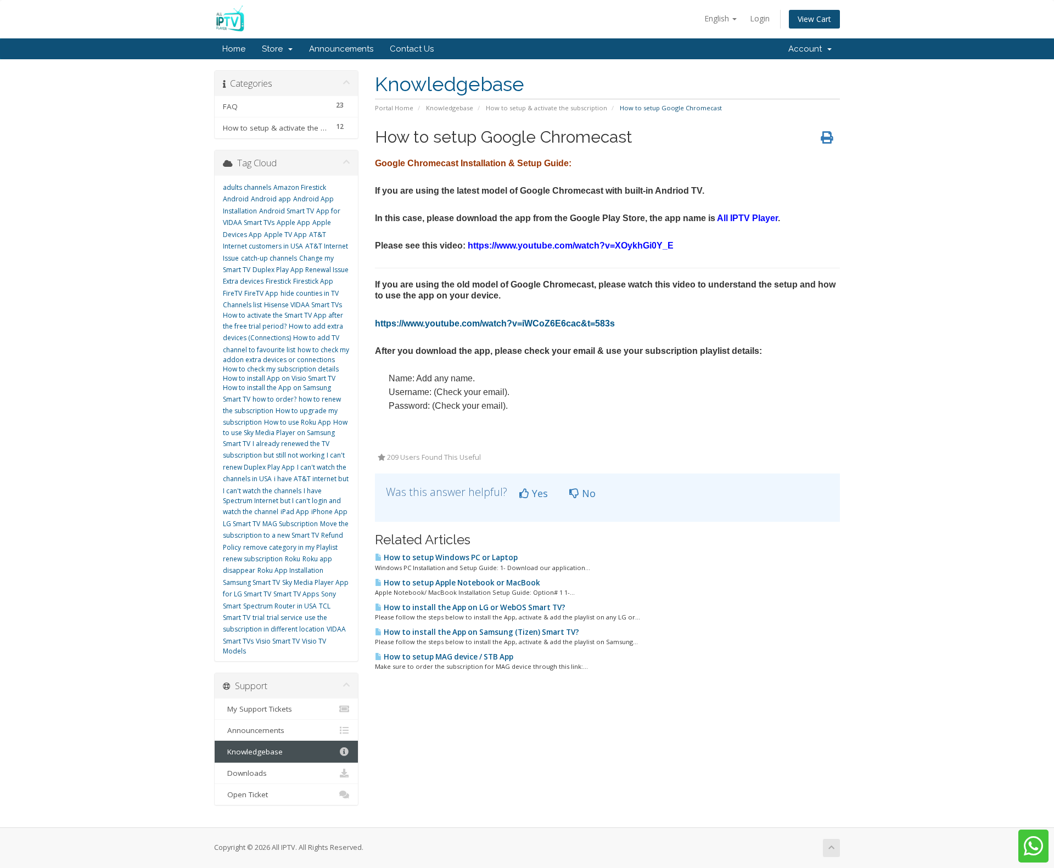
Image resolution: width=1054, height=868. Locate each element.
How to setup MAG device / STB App (447, 657)
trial (259, 617)
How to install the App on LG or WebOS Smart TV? (473, 607)
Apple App (293, 222)
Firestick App (313, 281)
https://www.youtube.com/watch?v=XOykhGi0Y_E (571, 245)
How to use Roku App (297, 422)
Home (233, 49)
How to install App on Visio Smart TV (279, 378)
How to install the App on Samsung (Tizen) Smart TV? (480, 632)
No (587, 493)
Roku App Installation (290, 570)
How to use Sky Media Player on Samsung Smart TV (285, 433)
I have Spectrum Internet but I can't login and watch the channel (282, 501)
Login (760, 18)
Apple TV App (285, 234)
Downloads (245, 773)
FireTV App (261, 293)
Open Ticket (245, 794)
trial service (284, 617)
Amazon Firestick (299, 187)
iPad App (295, 511)
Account (807, 49)
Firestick (278, 281)
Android (236, 199)
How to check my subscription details (281, 369)
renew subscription (253, 558)
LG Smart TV (241, 523)
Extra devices (243, 281)
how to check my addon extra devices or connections (286, 354)
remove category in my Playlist (290, 547)
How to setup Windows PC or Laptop (450, 557)
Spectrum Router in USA (280, 606)
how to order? (274, 399)
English (717, 18)
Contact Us (412, 49)
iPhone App (329, 511)
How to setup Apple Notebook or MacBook (461, 583)
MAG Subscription (290, 523)
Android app (271, 199)
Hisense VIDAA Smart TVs (303, 304)
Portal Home (394, 108)
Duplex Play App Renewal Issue (301, 269)
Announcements (341, 49)
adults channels (247, 187)
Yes (538, 493)
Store (274, 49)
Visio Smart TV (278, 641)
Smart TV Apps (296, 594)
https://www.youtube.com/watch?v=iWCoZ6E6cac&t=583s (495, 323)
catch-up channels (269, 258)
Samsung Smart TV (251, 582)
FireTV (232, 293)
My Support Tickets (257, 709)
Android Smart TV (286, 211)
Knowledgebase (449, 108)
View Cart (814, 19)
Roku (292, 558)
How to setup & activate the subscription (546, 108)
